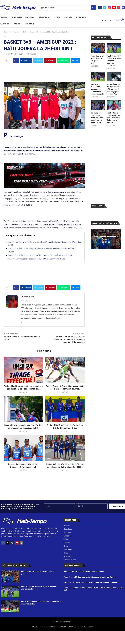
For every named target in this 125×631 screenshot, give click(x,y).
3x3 (24, 32)
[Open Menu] (123, 7)
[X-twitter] (7, 543)
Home (6, 32)
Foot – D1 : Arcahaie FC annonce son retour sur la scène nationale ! (97, 89)
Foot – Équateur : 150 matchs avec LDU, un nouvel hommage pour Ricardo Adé (114, 89)
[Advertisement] (44, 72)
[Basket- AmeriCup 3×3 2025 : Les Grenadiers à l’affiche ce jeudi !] (23, 448)
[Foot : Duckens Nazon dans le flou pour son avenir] (98, 48)
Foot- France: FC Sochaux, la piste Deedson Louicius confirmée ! (114, 60)
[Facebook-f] (3, 543)
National (29, 17)
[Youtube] (114, 7)
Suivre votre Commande (67, 626)
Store (57, 17)
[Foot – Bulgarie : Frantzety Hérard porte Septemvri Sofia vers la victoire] (114, 105)
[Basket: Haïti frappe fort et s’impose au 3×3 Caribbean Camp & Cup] (65, 409)
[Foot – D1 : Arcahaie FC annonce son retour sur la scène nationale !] (98, 76)
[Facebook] (100, 7)
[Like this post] (16, 60)
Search (93, 7)
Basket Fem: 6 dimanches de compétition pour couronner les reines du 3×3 (40, 255)
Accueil (3, 17)
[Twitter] (104, 7)
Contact (83, 626)
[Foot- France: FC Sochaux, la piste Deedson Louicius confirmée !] (114, 48)
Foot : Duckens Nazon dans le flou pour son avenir (97, 59)
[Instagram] (109, 7)
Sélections (44, 17)
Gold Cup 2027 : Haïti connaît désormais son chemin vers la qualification (97, 117)
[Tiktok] (118, 7)
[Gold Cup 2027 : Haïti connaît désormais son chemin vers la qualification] (98, 105)
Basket (17, 24)
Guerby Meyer (17, 54)
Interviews (81, 17)
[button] (93, 239)
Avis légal (35, 626)
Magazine (4, 24)
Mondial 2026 (16, 17)
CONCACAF (30, 24)
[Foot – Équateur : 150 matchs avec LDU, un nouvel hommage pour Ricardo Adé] (114, 76)
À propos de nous (48, 626)
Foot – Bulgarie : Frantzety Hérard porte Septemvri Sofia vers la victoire (114, 117)
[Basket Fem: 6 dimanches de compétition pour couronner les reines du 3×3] (23, 409)
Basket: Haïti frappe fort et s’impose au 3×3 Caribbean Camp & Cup (36, 259)
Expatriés (67, 17)
